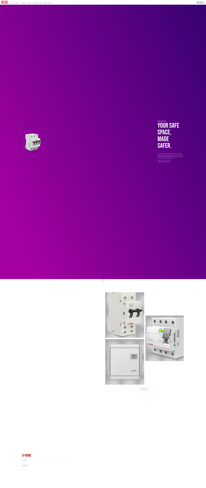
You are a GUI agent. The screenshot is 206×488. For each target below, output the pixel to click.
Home (12, 3)
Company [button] (17, 3)
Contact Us (50, 3)
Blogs (45, 3)
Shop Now (29, 3)
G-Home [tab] (26, 455)
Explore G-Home (144, 389)
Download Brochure (165, 161)
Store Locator (35, 3)
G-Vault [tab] (24, 465)
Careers (41, 3)
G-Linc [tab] (24, 460)
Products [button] (23, 3)
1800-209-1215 (200, 3)
